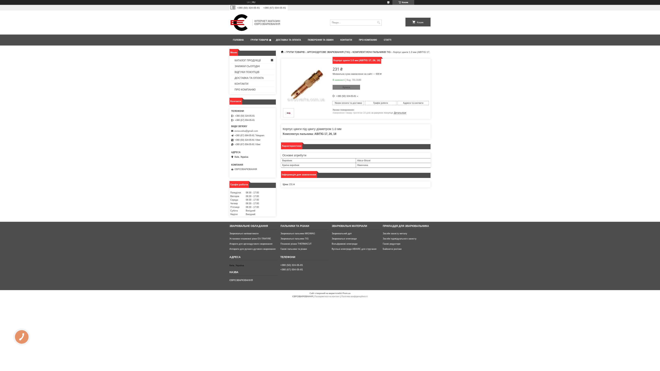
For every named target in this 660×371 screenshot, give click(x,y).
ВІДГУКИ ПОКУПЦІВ (247, 72)
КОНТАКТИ (346, 40)
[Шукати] (379, 23)
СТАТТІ (387, 40)
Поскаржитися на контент (327, 296)
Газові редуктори (391, 244)
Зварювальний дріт (342, 233)
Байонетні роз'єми (392, 249)
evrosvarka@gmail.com (246, 131)
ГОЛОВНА (238, 40)
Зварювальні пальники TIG (294, 238)
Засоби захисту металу (395, 233)
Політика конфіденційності (354, 296)
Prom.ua (346, 293)
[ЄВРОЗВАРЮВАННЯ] (239, 22)
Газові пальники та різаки (293, 249)
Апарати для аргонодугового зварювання (250, 244)
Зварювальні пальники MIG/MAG (297, 233)
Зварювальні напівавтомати (243, 233)
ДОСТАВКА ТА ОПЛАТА (288, 40)
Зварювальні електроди (344, 238)
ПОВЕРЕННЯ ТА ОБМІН (320, 40)
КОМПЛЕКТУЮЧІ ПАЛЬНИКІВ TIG (372, 52)
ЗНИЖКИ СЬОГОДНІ (247, 66)
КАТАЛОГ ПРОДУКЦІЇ (248, 60)
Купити (346, 87)
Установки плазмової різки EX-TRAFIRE (250, 238)
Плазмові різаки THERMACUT (296, 244)
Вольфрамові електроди (344, 244)
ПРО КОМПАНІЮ (368, 40)
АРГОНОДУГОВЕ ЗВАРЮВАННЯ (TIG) (328, 52)
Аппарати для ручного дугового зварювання (252, 249)
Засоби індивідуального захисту (399, 238)
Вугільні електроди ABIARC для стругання (354, 249)
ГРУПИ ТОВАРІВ (259, 40)
